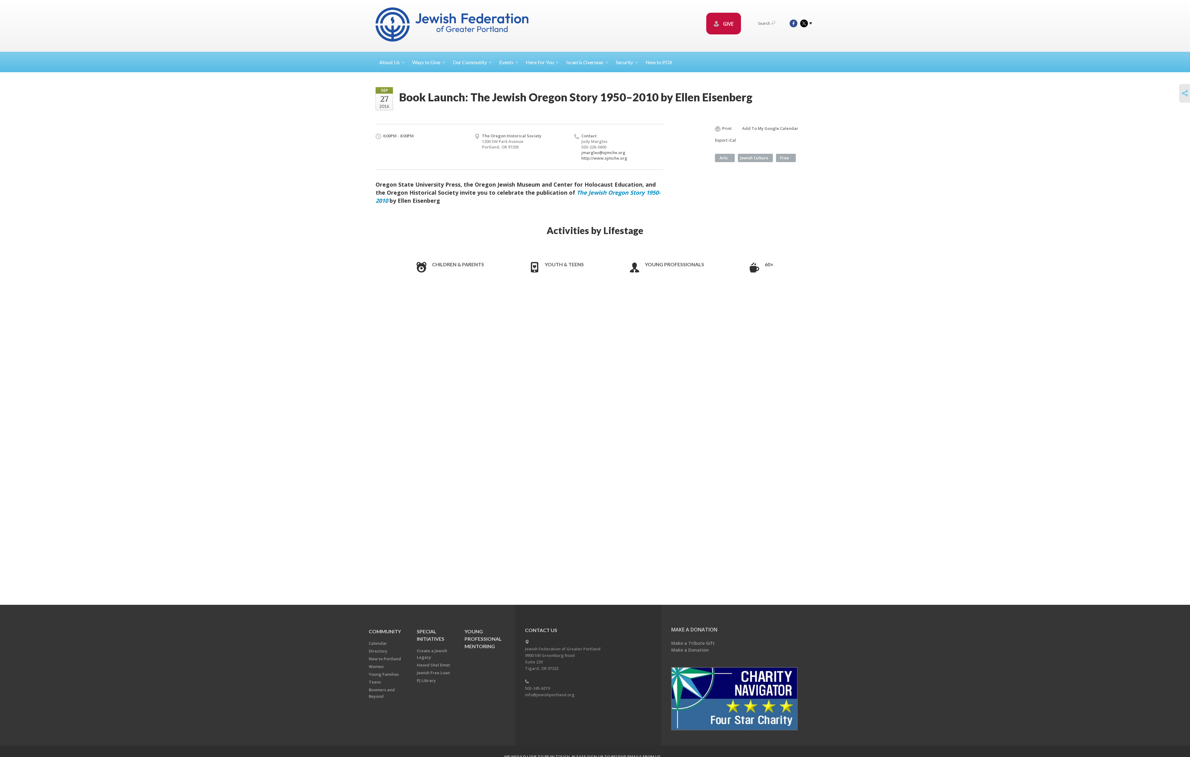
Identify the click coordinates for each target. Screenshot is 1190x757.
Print (727, 128)
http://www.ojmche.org (604, 158)
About (389, 62)
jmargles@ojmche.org (603, 152)
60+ (769, 264)
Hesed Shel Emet (433, 665)
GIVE (728, 24)
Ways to (426, 62)
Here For (540, 62)
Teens (375, 682)
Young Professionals (674, 264)
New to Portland (385, 659)
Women (376, 666)
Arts (724, 158)
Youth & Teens (564, 264)
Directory (378, 651)
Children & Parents (458, 264)
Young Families (384, 674)
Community (385, 631)
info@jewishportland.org (550, 694)
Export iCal (725, 140)
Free (784, 158)
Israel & (584, 62)
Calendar (378, 643)
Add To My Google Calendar (770, 128)
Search (764, 23)
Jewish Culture (754, 158)
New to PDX (659, 62)
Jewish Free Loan (433, 672)
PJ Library (426, 680)
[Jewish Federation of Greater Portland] (453, 25)
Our (470, 62)
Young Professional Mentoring (483, 638)
